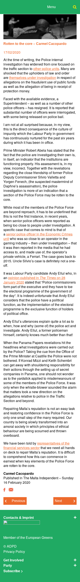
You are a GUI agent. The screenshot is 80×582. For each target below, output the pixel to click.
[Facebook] (4, 490)
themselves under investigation (32, 77)
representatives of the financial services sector (36, 445)
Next (58, 501)
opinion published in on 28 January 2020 (34, 280)
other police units (46, 68)
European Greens (39, 537)
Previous (18, 501)
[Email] (11, 490)
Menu (51, 7)
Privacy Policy (14, 551)
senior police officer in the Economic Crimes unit (38, 236)
